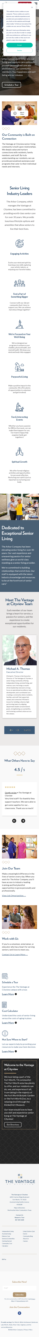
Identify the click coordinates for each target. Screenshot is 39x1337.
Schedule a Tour (11, 85)
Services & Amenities (8, 1238)
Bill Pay (4, 1259)
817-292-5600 (19, 1220)
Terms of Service (21, 1301)
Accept (19, 45)
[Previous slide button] (14, 821)
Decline (19, 50)
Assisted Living (6, 1234)
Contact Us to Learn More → (15, 954)
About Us (26, 1238)
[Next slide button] (23, 821)
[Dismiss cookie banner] (32, 7)
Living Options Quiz (29, 1231)
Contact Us (19, 1215)
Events (25, 1234)
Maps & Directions (19, 1208)
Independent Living (8, 1231)
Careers (25, 1241)
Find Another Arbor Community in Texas (19, 1210)
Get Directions (13, 1124)
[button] (19, 113)
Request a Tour (19, 1217)
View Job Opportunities (13, 895)
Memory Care (6, 1236)
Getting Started (7, 1241)
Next (17, 730)
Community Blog (28, 1236)
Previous (11, 730)
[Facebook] (19, 1313)
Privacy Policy (28, 1330)
